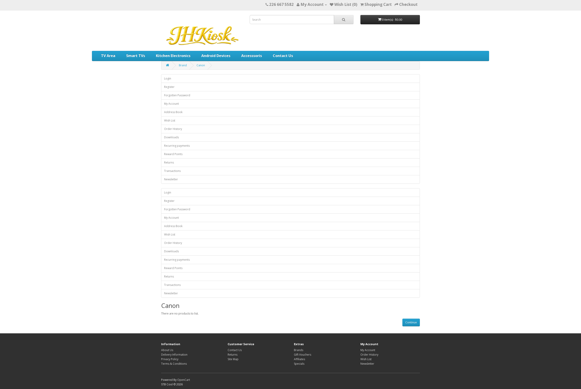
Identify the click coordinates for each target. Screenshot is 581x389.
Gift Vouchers (302, 355)
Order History (173, 129)
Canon (201, 65)
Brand (183, 65)
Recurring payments (177, 146)
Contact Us (283, 55)
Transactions (172, 171)
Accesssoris (251, 55)
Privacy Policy (169, 359)
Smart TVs (135, 55)
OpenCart (183, 380)
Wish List (169, 120)
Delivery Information (174, 355)
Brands (298, 350)
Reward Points (173, 154)
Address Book (173, 112)
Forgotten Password (177, 95)
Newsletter (171, 179)
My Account (171, 104)
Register (169, 87)
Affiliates (299, 359)
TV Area (108, 55)
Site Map (233, 359)
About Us (167, 350)
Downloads (171, 137)
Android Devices (215, 55)
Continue (411, 322)
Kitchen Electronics (173, 55)
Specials (299, 364)
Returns (169, 162)
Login (167, 78)
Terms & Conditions (174, 364)
